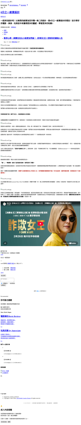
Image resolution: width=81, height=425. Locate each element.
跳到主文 (3, 16)
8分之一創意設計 (10, 12)
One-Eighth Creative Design (23, 398)
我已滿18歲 (3, 421)
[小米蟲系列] (4, 372)
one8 (2, 254)
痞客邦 (9, 263)
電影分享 (13, 269)
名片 (5, 34)
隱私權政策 (49, 403)
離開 (9, 421)
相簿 (5, 30)
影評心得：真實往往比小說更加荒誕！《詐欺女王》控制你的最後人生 (33, 38)
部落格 (6, 32)
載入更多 (3, 275)
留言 (13, 263)
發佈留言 (3, 285)
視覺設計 (13, 27)
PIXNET (28, 403)
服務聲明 (55, 403)
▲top (2, 272)
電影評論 (14, 42)
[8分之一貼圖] (5, 371)
